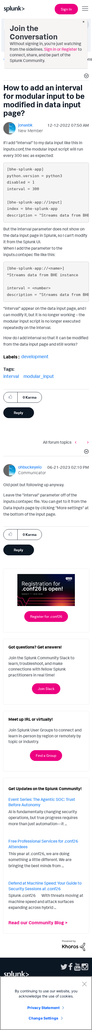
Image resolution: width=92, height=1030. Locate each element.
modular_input (39, 376)
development (35, 356)
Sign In (66, 9)
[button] (85, 76)
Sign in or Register (60, 49)
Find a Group (46, 755)
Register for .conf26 (46, 616)
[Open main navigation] (85, 8)
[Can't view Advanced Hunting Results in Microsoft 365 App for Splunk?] (86, 442)
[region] (46, 1003)
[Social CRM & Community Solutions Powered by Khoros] (73, 945)
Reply (18, 412)
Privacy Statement (43, 1007)
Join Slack (46, 688)
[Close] (84, 983)
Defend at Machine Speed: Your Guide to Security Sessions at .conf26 (45, 885)
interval (11, 376)
